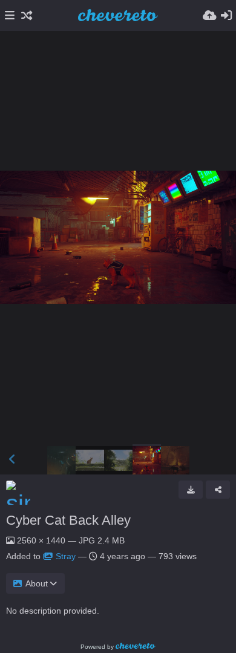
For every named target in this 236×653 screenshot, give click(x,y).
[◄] (12, 459)
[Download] (191, 490)
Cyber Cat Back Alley (68, 520)
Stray (66, 556)
